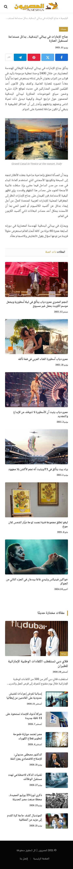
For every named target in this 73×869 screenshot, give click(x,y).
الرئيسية (64, 18)
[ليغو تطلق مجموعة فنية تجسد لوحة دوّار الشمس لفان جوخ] (36, 499)
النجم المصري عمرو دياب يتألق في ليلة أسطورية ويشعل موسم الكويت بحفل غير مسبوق (37, 304)
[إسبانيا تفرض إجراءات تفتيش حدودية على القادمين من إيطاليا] (57, 699)
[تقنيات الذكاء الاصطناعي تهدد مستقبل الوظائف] (57, 780)
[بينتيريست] (34, 57)
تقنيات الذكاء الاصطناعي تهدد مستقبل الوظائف (25, 777)
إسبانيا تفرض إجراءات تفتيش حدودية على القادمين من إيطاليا (24, 696)
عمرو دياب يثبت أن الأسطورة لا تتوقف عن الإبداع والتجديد (40, 414)
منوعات (63, 29)
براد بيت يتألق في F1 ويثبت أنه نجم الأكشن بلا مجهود (38, 469)
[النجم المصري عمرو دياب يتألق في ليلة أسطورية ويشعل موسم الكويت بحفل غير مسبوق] (36, 279)
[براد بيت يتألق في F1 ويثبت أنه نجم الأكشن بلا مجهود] (36, 446)
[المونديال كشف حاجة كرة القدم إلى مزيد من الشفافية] (57, 821)
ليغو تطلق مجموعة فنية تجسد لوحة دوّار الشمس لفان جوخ (38, 524)
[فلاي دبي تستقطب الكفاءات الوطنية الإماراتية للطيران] (36, 638)
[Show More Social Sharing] (9, 57)
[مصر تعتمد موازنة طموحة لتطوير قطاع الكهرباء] (57, 739)
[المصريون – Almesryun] (36, 6)
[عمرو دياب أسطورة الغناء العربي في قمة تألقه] (36, 336)
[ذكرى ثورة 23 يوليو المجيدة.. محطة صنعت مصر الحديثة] (57, 800)
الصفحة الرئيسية (41, 859)
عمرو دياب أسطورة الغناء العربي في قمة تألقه (43, 359)
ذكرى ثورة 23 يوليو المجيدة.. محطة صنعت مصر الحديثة (25, 797)
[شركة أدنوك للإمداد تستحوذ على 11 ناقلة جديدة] (57, 719)
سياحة (63, 653)
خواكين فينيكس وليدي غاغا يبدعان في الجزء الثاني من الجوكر (37, 581)
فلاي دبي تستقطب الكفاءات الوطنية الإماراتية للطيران (38, 664)
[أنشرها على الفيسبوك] (61, 57)
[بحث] (6, 6)
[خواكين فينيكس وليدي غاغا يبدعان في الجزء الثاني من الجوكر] (36, 556)
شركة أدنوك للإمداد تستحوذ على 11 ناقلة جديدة (24, 716)
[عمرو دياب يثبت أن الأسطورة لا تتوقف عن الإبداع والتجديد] (36, 389)
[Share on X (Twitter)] (47, 57)
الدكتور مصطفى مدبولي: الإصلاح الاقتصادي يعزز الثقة (26, 757)
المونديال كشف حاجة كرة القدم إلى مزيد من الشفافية (24, 818)
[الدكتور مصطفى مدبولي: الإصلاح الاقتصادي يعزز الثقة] (57, 760)
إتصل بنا (24, 859)
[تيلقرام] (20, 57)
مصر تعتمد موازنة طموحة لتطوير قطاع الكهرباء (27, 736)
